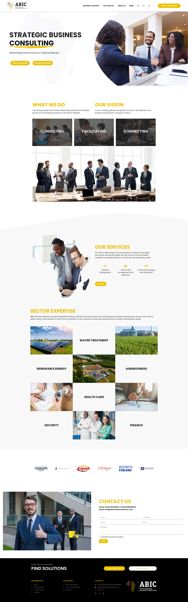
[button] (32, 469)
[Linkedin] (103, 593)
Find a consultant (20, 63)
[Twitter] (95, 593)
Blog (131, 5)
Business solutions (91, 5)
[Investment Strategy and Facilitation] (146, 265)
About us (122, 5)
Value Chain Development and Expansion (125, 272)
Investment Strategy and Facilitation (146, 271)
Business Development (105, 271)
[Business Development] (105, 265)
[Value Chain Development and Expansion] (125, 265)
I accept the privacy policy (112, 537)
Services (100, 284)
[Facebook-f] (99, 593)
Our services (108, 5)
